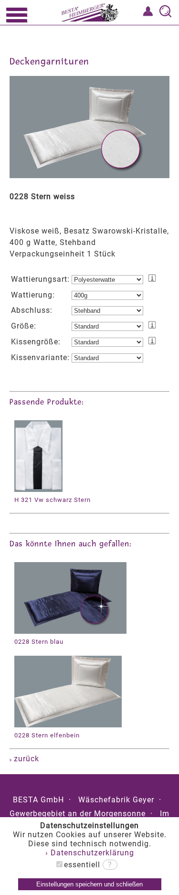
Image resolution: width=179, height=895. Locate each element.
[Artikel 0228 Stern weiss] (89, 175)
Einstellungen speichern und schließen (89, 884)
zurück (25, 758)
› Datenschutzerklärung (89, 852)
